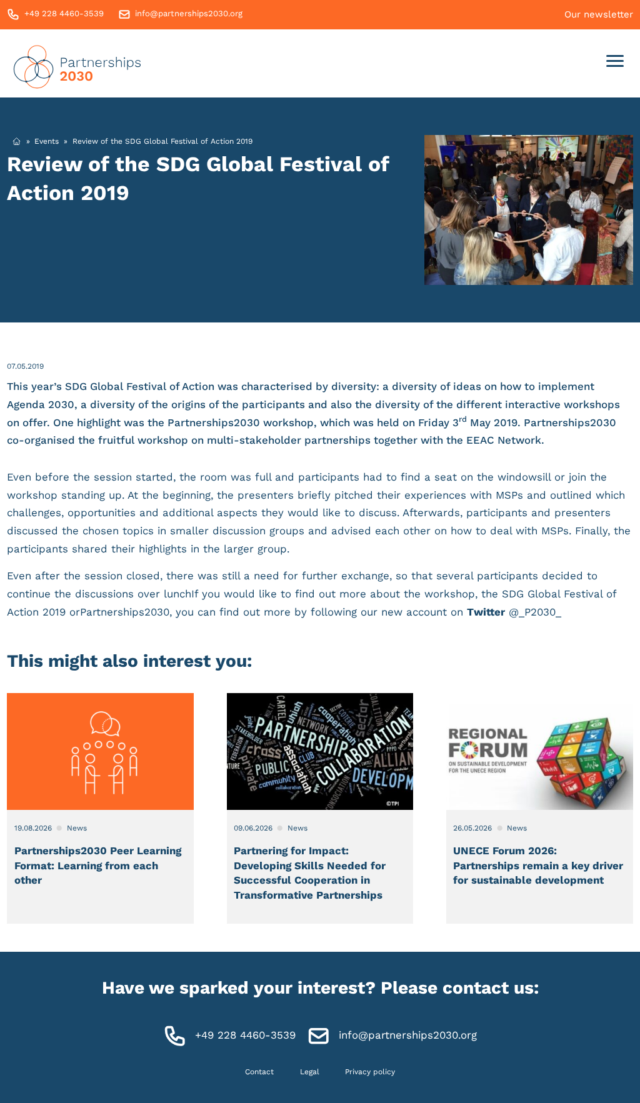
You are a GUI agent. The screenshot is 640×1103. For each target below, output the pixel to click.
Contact (259, 1071)
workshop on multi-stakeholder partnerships (254, 440)
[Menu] (615, 63)
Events (46, 141)
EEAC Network (503, 440)
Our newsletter (598, 14)
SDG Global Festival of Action (141, 386)
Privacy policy (370, 1071)
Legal (309, 1071)
